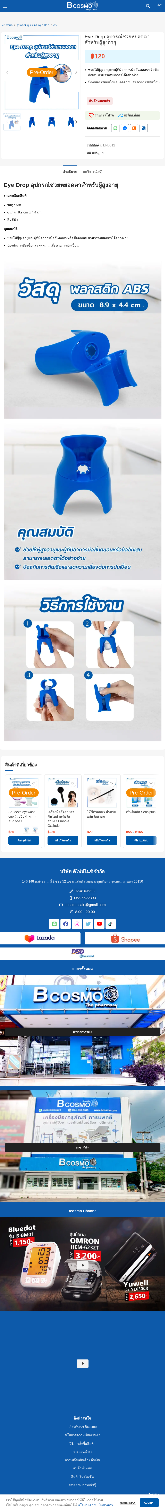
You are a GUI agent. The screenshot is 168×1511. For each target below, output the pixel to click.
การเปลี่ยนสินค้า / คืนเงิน (82, 1460)
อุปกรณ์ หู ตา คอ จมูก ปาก (33, 25)
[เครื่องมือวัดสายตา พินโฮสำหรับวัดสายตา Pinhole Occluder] (63, 793)
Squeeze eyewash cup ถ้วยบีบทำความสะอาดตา (22, 816)
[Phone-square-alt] (134, 128)
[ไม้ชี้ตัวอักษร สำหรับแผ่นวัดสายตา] (102, 793)
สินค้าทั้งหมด (82, 1468)
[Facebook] (65, 924)
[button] (7, 72)
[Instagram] (77, 924)
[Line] (115, 128)
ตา (55, 25)
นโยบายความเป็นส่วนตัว (82, 1435)
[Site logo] (82, 6)
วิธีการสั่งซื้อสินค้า (82, 1443)
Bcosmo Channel (82, 1211)
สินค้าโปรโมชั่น (82, 1476)
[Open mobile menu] (5, 6)
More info (128, 1502)
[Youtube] (99, 924)
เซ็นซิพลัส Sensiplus (141, 812)
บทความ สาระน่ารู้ (82, 1485)
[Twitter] (88, 924)
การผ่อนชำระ (82, 1452)
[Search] (148, 6)
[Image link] (39, 938)
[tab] (70, 171)
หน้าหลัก (7, 25)
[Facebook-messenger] (125, 128)
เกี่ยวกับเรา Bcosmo (82, 1427)
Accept (149, 1502)
